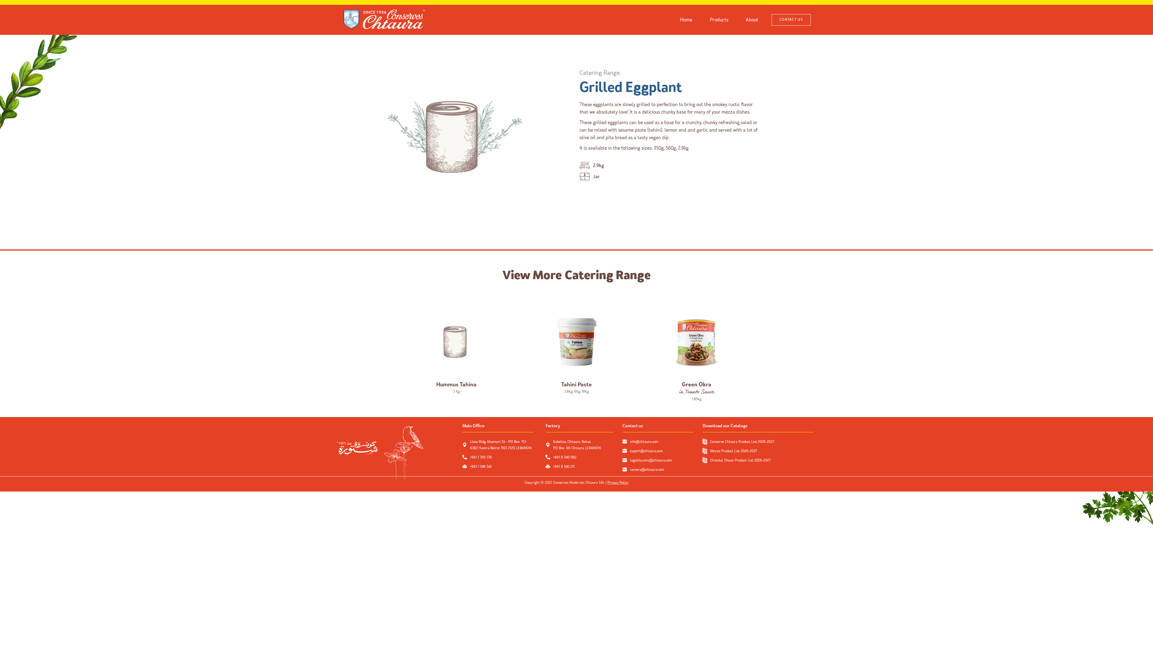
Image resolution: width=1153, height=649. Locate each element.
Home (686, 20)
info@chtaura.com (644, 442)
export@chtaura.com (646, 451)
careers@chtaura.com (647, 470)
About (752, 20)
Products (719, 20)
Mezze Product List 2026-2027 (733, 451)
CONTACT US (791, 20)
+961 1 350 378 (481, 457)
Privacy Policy (617, 482)
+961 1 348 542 (481, 467)
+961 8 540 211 (564, 467)
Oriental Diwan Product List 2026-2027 (740, 460)
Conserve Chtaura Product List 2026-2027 (742, 442)
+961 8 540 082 (565, 457)
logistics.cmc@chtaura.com (651, 460)
